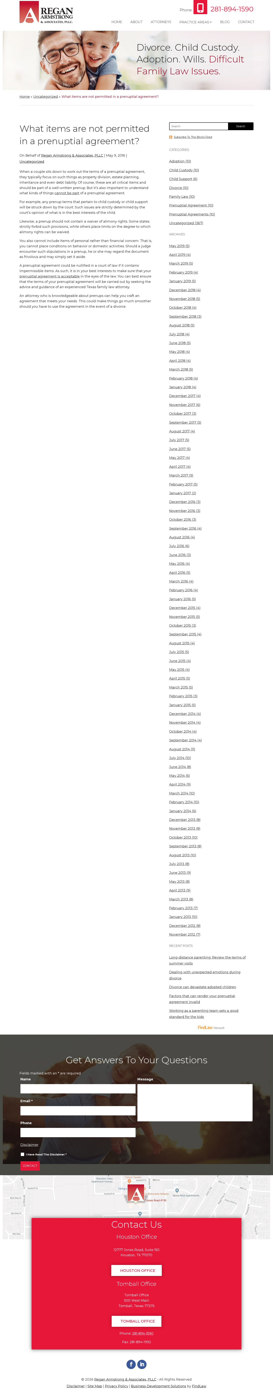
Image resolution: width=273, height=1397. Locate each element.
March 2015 (178, 687)
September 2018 (182, 317)
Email (26, 1101)
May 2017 (177, 458)
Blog (225, 22)
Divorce (175, 188)
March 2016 (178, 581)
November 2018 (182, 299)
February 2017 (181, 484)
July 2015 (176, 652)
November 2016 (182, 511)
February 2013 (181, 908)
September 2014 (182, 740)
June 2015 (177, 661)
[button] (268, 1370)
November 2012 (182, 935)
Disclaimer (29, 1145)
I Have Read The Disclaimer (46, 1154)
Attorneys (161, 22)
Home (116, 22)
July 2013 (176, 864)
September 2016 (182, 529)
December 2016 (182, 502)
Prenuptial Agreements (189, 214)
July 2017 (176, 440)
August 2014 (179, 749)
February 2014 (181, 802)
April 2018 (177, 361)
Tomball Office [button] (138, 1321)
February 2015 (180, 696)
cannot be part (67, 193)
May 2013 (177, 882)
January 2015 (180, 705)
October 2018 (180, 308)
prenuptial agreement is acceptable (50, 276)
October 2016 (180, 520)
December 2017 (182, 396)
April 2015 (177, 678)
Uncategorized (32, 162)
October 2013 (180, 837)
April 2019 (177, 255)
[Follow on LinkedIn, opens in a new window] (142, 1364)
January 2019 (180, 281)
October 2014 (180, 732)
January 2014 (180, 811)
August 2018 (179, 325)
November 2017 (182, 405)
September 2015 (182, 634)
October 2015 (180, 626)
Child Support (180, 179)
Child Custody (181, 170)
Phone (26, 1123)
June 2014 (177, 767)
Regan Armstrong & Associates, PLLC (72, 155)
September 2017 (182, 423)
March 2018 (178, 369)
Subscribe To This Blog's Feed (193, 137)
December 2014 (182, 714)
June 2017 (177, 449)
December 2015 (182, 608)
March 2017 (178, 475)
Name (25, 1079)
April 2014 (177, 784)
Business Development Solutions (158, 1386)
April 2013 (177, 890)
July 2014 (176, 758)
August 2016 (179, 537)
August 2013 (179, 855)
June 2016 (177, 555)
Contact (246, 22)
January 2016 (180, 599)
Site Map (94, 1386)
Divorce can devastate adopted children (202, 987)
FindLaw (199, 1386)
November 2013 (182, 829)
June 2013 (177, 873)
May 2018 (177, 352)
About (136, 22)
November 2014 (182, 723)
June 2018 (177, 343)
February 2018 (181, 378)
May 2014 (177, 776)
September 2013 (182, 846)
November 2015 (182, 617)
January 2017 (180, 493)
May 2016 (177, 564)
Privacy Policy (116, 1386)
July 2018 (176, 334)
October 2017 (180, 414)
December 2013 (182, 820)
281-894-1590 (232, 9)
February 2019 (181, 272)
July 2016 (176, 546)
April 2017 (177, 467)
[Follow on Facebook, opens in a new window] (131, 1364)
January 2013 (180, 917)
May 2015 (176, 670)
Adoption (177, 161)
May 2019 (177, 246)
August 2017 (179, 431)
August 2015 (179, 643)
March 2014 (178, 793)
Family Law (178, 197)
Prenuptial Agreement (188, 205)
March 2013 (178, 899)
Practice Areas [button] (194, 22)
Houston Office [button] (137, 1270)
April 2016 (177, 573)
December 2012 (182, 926)
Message (145, 1079)
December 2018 (182, 290)
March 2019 (178, 263)
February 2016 (181, 590)
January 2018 (180, 387)
